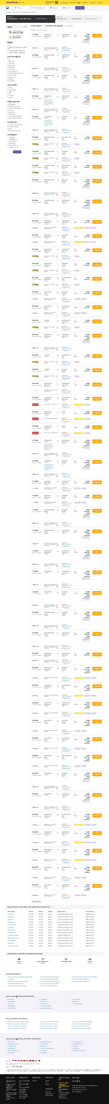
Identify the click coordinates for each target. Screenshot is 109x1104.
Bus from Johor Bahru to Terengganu (82, 1021)
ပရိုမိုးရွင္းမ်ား (9, 1087)
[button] (79, 2)
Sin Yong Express (77, 1042)
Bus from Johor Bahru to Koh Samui (17, 1024)
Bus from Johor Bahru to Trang (48, 1024)
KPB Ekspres (11, 922)
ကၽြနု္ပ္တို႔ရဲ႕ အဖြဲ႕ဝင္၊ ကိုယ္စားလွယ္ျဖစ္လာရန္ (64, 1086)
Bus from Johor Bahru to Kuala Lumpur (18, 1021)
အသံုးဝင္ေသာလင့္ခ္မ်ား (64, 1092)
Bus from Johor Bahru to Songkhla (82, 1028)
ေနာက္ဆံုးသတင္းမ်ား (11, 1084)
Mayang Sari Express (13, 938)
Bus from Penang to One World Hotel (50, 981)
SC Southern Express (13, 935)
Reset (25, 26)
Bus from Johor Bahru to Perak (81, 1026)
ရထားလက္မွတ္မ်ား (22, 1089)
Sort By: (33, 30)
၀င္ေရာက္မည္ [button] (63, 2)
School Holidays (49, 1095)
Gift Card (34, 1080)
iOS (46, 1082)
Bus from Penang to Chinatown (81, 981)
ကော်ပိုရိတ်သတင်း (10, 1085)
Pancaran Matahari (13, 946)
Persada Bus (11, 917)
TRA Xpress (11, 914)
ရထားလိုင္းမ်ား (22, 1091)
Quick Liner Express (13, 1044)
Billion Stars (11, 943)
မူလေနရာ (8, 12)
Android (47, 1080)
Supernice (10, 919)
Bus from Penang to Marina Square (49, 977)
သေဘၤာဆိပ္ (22, 1098)
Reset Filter (17, 152)
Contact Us (99, 2)
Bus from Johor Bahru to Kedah (48, 1028)
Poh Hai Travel (11, 925)
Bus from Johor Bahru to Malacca (17, 1026)
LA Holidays (11, 927)
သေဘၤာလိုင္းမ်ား (23, 1096)
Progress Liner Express (79, 1050)
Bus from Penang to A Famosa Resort (18, 981)
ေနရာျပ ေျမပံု (10, 1097)
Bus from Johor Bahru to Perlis (48, 1026)
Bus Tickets (16, 12)
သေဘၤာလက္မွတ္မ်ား (23, 1094)
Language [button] (92, 2)
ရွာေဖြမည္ (79, 8)
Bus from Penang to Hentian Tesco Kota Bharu (85, 977)
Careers (7, 1099)
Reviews (63, 48)
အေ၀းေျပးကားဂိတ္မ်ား (24, 1087)
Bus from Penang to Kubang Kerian (49, 983)
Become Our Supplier (63, 1082)
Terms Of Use (62, 1096)
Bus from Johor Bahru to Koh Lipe (49, 1021)
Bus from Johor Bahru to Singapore (82, 1024)
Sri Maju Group (12, 932)
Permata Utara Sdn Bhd (46, 1048)
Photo (67, 48)
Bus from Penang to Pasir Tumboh (17, 986)
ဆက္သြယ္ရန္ (8, 1096)
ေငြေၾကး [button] (85, 2)
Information (48, 1092)
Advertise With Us (63, 1098)
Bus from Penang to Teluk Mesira (49, 986)
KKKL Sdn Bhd (11, 940)
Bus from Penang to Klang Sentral (49, 979)
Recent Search (72, 2)
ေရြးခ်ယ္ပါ (97, 35)
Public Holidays (49, 1093)
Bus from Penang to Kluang (15, 983)
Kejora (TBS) (11, 930)
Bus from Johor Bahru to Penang (17, 1028)
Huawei (47, 1084)
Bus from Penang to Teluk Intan (81, 979)
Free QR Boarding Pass (79, 227)
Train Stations (22, 1092)
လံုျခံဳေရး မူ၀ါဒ (63, 1094)
